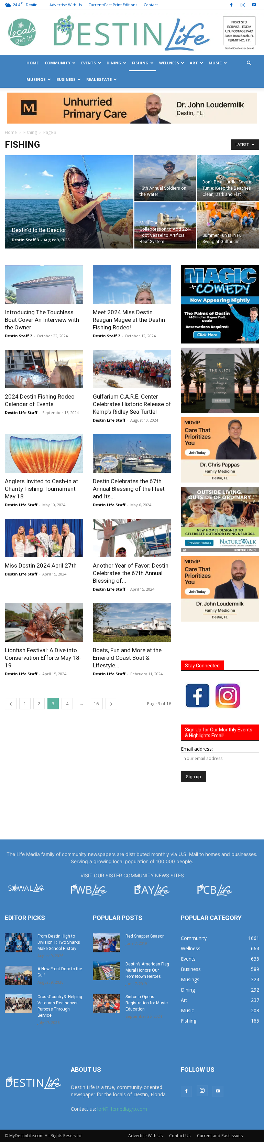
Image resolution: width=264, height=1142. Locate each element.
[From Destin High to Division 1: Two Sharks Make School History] (18, 911)
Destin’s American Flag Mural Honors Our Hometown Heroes (147, 939)
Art (194, 62)
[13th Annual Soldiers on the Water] (165, 147)
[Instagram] (243, 5)
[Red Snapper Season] (106, 911)
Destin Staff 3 (25, 208)
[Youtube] (254, 5)
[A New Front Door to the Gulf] (18, 944)
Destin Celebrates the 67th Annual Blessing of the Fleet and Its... (129, 458)
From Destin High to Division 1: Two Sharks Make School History (58, 911)
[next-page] (111, 672)
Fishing (140, 62)
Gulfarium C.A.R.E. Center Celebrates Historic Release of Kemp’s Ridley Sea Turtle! (132, 373)
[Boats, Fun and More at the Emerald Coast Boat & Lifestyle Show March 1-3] (132, 591)
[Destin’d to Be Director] (69, 178)
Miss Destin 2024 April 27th (41, 534)
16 (96, 673)
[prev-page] (10, 672)
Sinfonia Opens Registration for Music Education (146, 972)
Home (32, 62)
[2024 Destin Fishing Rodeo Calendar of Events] (44, 338)
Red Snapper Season (145, 905)
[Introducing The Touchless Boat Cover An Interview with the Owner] (44, 253)
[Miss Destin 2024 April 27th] (44, 507)
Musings (36, 79)
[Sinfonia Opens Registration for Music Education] (106, 972)
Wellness (169, 62)
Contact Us (179, 1105)
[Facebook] (231, 5)
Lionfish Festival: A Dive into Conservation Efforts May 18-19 (43, 627)
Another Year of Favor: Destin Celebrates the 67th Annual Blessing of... (130, 542)
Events (88, 62)
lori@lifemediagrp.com (122, 1078)
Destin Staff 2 (18, 304)
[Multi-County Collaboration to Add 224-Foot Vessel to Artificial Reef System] (165, 194)
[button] (249, 63)
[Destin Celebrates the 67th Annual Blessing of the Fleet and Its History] (132, 422)
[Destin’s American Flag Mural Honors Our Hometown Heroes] (106, 939)
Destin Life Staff (21, 381)
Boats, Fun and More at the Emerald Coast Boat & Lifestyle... (127, 627)
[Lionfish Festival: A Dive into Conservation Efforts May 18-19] (44, 591)
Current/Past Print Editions (112, 4)
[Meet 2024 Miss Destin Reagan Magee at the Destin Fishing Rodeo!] (132, 253)
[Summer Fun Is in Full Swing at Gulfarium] (228, 194)
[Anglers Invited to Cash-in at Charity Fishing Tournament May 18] (44, 422)
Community (57, 62)
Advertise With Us (66, 4)
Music (215, 62)
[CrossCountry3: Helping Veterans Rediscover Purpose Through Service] (18, 972)
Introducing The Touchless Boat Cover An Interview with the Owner (42, 289)
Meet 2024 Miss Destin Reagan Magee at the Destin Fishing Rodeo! (129, 289)
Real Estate (99, 79)
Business (66, 79)
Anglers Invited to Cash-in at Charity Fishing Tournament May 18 (41, 458)
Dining (114, 62)
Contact (151, 4)
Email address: (197, 718)
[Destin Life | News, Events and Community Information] (132, 33)
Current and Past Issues (220, 1105)
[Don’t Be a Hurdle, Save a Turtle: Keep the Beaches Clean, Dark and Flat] (228, 147)
